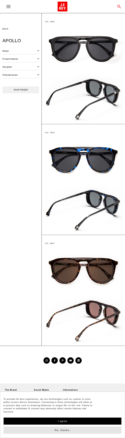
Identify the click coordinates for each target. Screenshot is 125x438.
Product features (10, 59)
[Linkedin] (78, 360)
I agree (62, 421)
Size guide (7, 67)
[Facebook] (54, 360)
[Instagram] (46, 360)
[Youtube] (70, 360)
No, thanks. (62, 430)
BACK (5, 29)
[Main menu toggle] (30, 6)
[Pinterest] (62, 360)
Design (5, 51)
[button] (119, 6)
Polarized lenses (10, 75)
